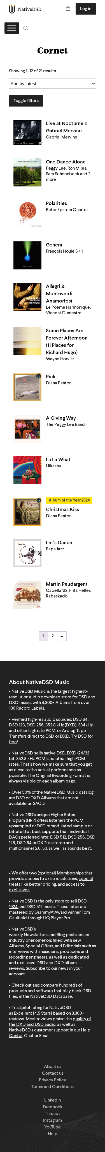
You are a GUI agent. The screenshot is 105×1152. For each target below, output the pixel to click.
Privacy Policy (52, 1080)
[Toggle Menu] (11, 28)
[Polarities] (27, 214)
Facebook (52, 1107)
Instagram (52, 1120)
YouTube (52, 1127)
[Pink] (27, 387)
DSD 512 (35, 907)
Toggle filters (26, 101)
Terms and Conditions (52, 1087)
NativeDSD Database (51, 996)
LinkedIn (52, 1100)
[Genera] (27, 255)
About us (52, 1067)
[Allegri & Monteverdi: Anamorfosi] (27, 297)
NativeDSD (25, 8)
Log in (86, 9)
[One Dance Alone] (27, 172)
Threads (52, 1114)
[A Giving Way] (27, 429)
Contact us (52, 1073)
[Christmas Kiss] (27, 512)
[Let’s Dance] (27, 553)
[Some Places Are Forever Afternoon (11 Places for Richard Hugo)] (27, 341)
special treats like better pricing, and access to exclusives (51, 884)
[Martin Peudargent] (27, 595)
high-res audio (41, 719)
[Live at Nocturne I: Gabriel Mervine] (27, 132)
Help (52, 1134)
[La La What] (27, 470)
